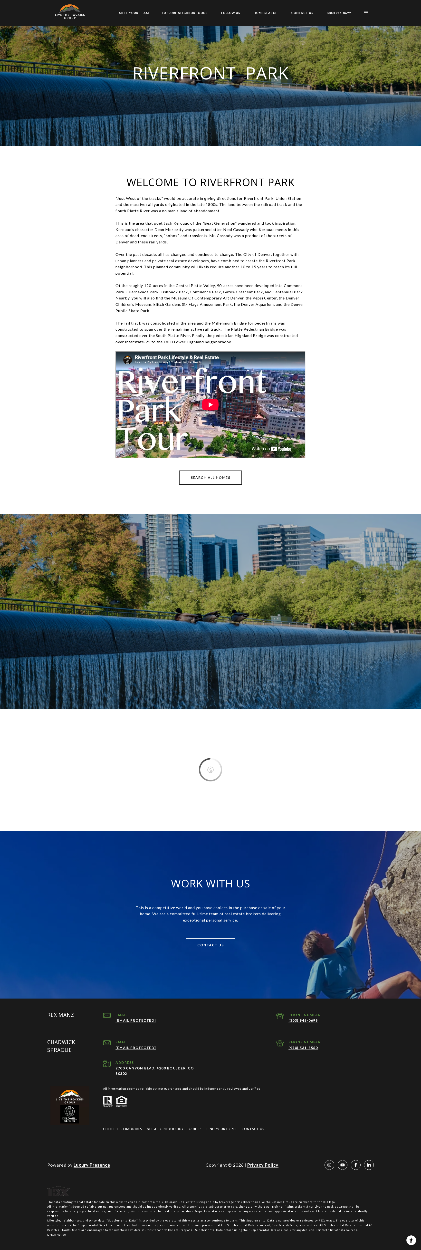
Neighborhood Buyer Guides (174, 1129)
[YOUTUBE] (342, 1165)
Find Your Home (222, 1129)
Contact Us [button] (210, 945)
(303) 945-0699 (339, 13)
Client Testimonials (122, 1129)
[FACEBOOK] (356, 1165)
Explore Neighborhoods (185, 13)
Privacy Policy (262, 1165)
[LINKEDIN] (369, 1165)
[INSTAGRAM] (329, 1165)
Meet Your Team (134, 13)
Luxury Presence (92, 1165)
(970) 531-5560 (303, 1048)
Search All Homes (210, 477)
